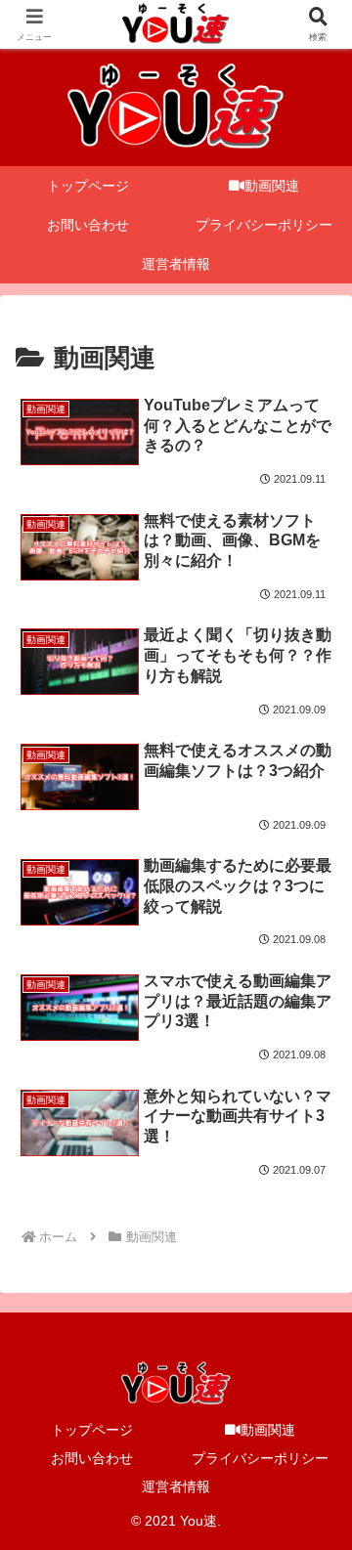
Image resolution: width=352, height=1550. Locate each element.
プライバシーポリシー (260, 1458)
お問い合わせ (92, 1458)
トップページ (92, 1430)
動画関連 (268, 1430)
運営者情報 (176, 1486)
